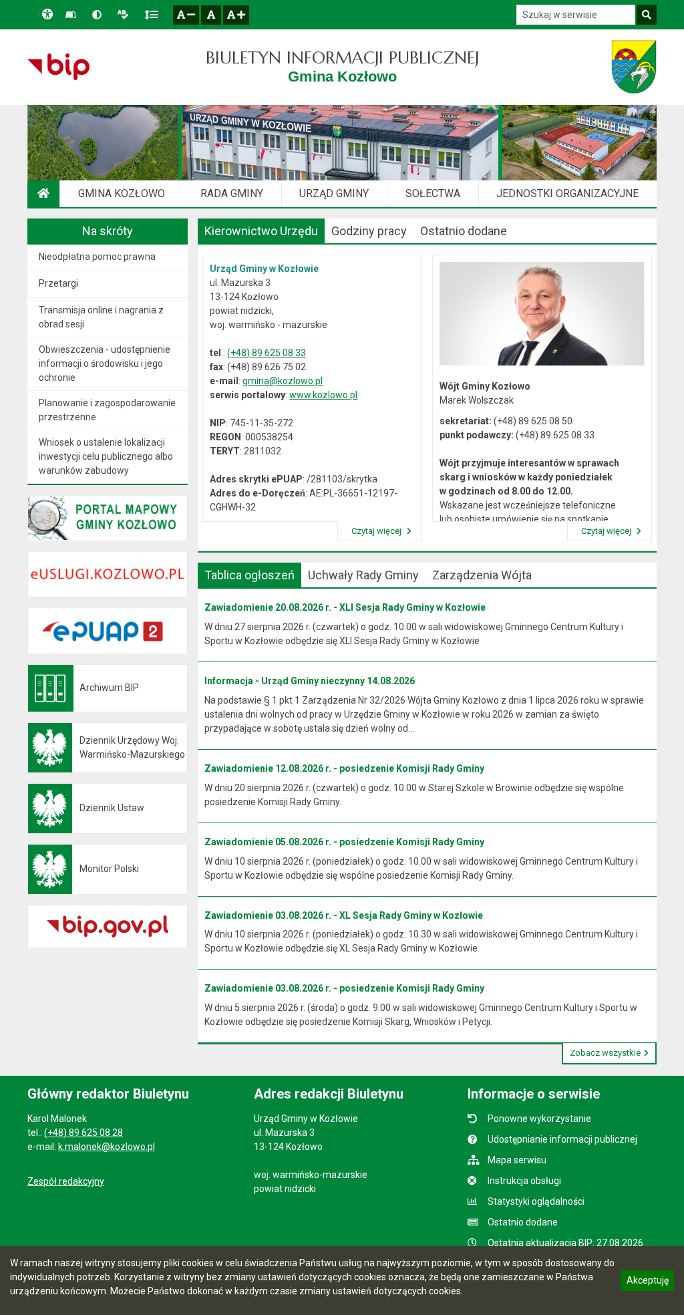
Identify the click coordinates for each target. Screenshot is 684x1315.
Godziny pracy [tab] (369, 231)
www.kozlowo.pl (323, 395)
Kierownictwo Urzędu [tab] (261, 231)
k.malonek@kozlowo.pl (106, 1146)
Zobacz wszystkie (605, 1053)
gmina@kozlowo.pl (282, 381)
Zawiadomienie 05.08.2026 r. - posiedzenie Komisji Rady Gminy (344, 842)
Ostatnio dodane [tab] (463, 231)
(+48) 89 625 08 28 (83, 1132)
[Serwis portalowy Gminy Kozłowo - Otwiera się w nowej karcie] (634, 66)
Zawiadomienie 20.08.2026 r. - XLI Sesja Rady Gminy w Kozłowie (345, 607)
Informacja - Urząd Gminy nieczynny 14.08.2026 (309, 681)
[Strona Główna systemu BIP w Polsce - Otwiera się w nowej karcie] (58, 66)
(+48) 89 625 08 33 (266, 352)
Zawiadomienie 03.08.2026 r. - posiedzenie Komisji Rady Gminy (344, 988)
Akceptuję (647, 1282)
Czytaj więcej (377, 531)
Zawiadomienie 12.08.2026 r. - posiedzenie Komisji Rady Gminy (344, 768)
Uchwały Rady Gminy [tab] (363, 575)
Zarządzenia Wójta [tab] (482, 575)
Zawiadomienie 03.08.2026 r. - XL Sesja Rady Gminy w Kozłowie (343, 915)
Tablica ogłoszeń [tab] (249, 575)
